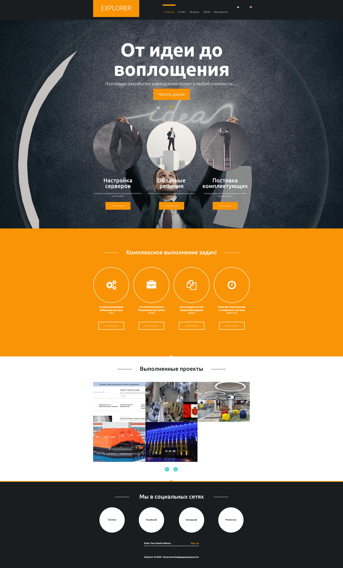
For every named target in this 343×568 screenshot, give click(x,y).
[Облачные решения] (171, 146)
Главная (169, 11)
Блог (207, 11)
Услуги (194, 11)
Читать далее (171, 94)
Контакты (220, 11)
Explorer (116, 8)
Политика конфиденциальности (181, 557)
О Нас (182, 11)
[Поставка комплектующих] (225, 146)
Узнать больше (117, 206)
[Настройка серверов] (118, 146)
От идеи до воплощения (171, 59)
